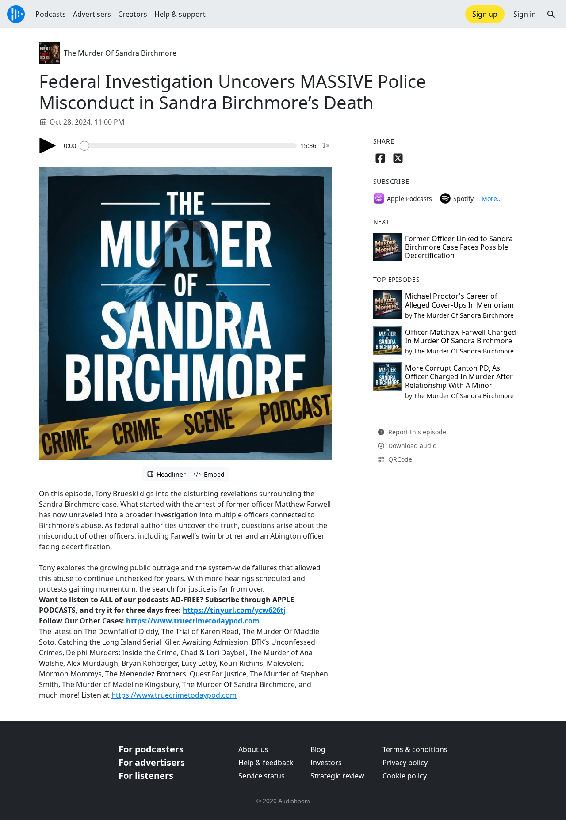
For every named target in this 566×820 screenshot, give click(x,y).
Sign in (524, 14)
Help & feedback (266, 762)
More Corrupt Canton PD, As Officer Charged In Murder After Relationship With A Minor (459, 376)
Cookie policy (404, 776)
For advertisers (152, 762)
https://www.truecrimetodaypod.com (193, 621)
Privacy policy (405, 762)
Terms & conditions (414, 749)
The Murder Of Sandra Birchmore (120, 53)
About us (253, 749)
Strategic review (337, 776)
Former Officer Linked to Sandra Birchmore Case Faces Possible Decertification (459, 247)
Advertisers (92, 14)
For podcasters (151, 749)
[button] (551, 14)
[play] (48, 145)
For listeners (146, 776)
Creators (132, 14)
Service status (261, 776)
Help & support (180, 14)
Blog (317, 749)
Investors (326, 762)
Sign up (484, 14)
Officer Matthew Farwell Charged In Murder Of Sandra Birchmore (460, 336)
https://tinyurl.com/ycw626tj (234, 610)
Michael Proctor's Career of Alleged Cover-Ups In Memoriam (459, 300)
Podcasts (50, 14)
